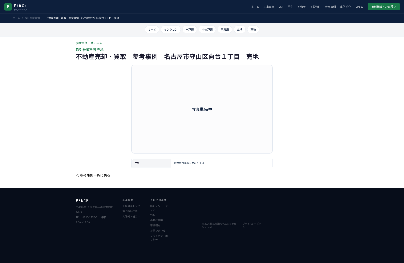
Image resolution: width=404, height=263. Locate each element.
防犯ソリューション (159, 207)
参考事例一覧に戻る (89, 43)
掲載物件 (315, 7)
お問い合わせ (157, 230)
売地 (253, 29)
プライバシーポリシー (159, 237)
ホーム (255, 7)
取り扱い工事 (130, 211)
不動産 (301, 7)
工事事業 (268, 7)
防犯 (290, 7)
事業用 (225, 29)
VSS (281, 7)
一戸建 (190, 29)
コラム (359, 7)
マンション (171, 29)
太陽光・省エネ (131, 216)
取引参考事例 (32, 18)
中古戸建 (207, 29)
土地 (239, 29)
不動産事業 (156, 220)
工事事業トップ (131, 206)
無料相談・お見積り (383, 7)
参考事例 (330, 7)
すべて (152, 29)
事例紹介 (345, 7)
